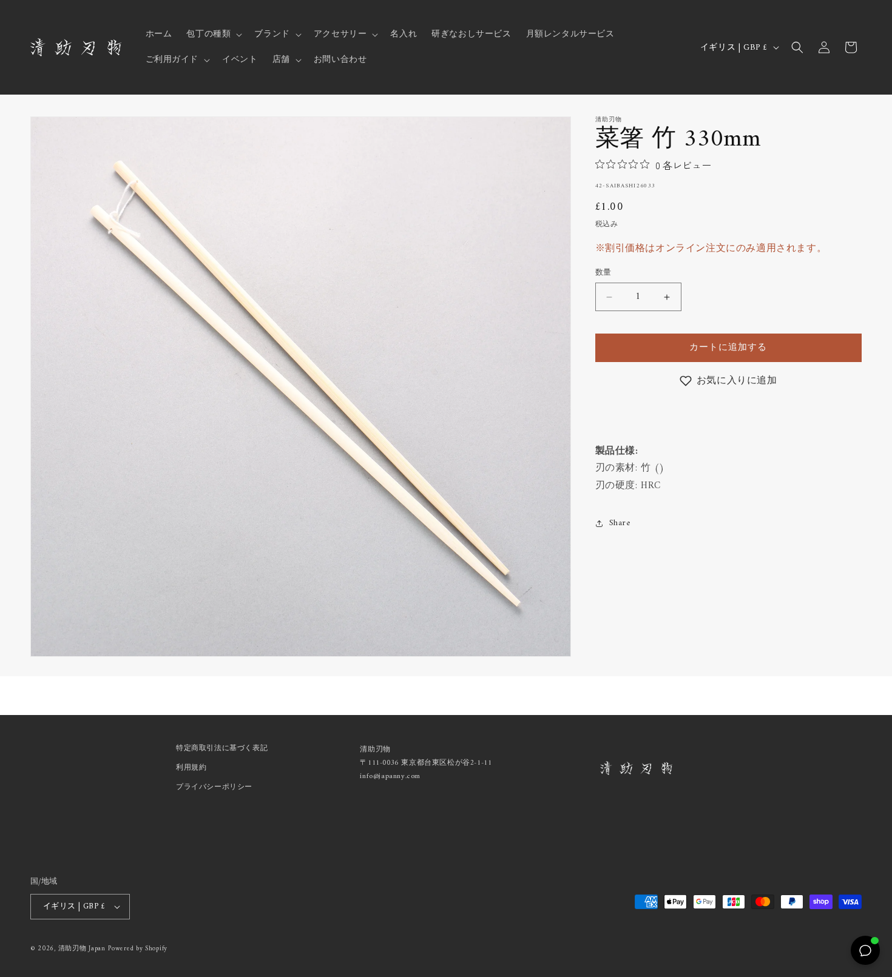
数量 (603, 273)
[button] (213, 34)
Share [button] (619, 523)
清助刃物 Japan (82, 949)
